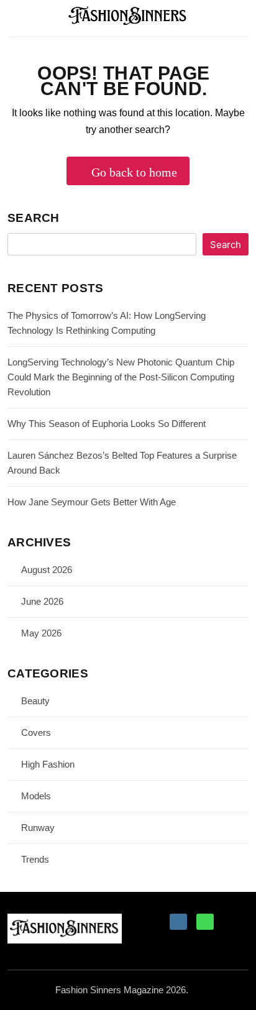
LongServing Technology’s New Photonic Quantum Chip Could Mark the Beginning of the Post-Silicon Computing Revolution (120, 377)
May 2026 (41, 633)
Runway (38, 827)
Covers (36, 732)
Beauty (35, 701)
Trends (35, 859)
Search (33, 217)
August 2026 (46, 569)
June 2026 (42, 601)
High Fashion (48, 764)
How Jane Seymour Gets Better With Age (91, 502)
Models (36, 796)
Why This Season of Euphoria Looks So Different (106, 423)
